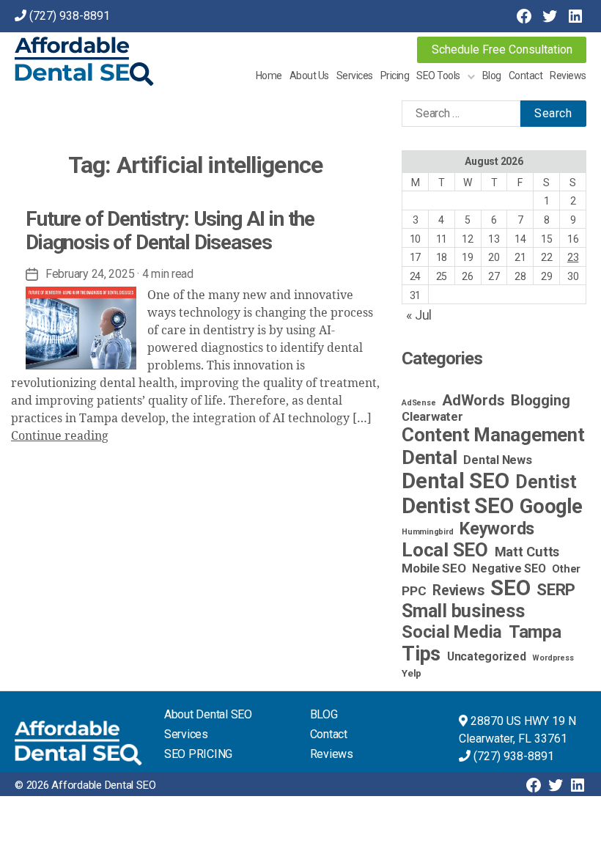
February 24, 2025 (89, 274)
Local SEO (445, 550)
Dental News (497, 460)
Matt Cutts (527, 551)
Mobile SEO (434, 568)
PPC (414, 591)
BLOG (324, 714)
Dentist (545, 482)
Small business (463, 611)
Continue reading (59, 436)
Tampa (535, 632)
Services (354, 75)
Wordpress (552, 658)
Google (551, 506)
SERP (556, 589)
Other (566, 569)
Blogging (540, 400)
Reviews (568, 75)
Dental (429, 457)
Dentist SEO (457, 505)
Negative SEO (508, 568)
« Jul (419, 315)
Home (269, 75)
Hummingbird (427, 532)
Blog (491, 75)
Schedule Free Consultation (502, 49)
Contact (526, 75)
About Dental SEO (208, 714)
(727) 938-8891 (69, 16)
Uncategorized (486, 656)
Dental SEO (455, 480)
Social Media (452, 632)
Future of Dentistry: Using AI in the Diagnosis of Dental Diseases (170, 230)
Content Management (493, 435)
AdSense (418, 403)
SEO (510, 587)
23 (573, 257)
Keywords (497, 528)
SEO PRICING (198, 754)
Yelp (411, 673)
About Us (309, 75)
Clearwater (432, 416)
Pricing (395, 75)
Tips (421, 654)
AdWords (473, 400)
